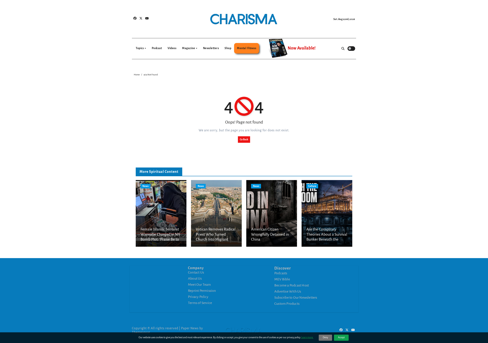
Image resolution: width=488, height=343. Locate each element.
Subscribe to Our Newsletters (295, 297)
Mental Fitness (246, 48)
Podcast (157, 48)
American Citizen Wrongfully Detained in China (270, 234)
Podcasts (280, 273)
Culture (312, 186)
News (145, 186)
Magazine (189, 48)
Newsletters (211, 48)
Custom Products (286, 303)
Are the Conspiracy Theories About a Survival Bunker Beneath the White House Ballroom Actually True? (326, 239)
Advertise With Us (287, 291)
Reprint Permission (202, 291)
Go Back (244, 139)
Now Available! (301, 48)
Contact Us (196, 272)
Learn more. (307, 337)
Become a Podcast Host (291, 285)
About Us (195, 278)
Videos (172, 48)
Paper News (190, 328)
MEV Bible (282, 279)
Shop (228, 48)
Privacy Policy (198, 297)
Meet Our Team (199, 284)
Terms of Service (200, 303)
